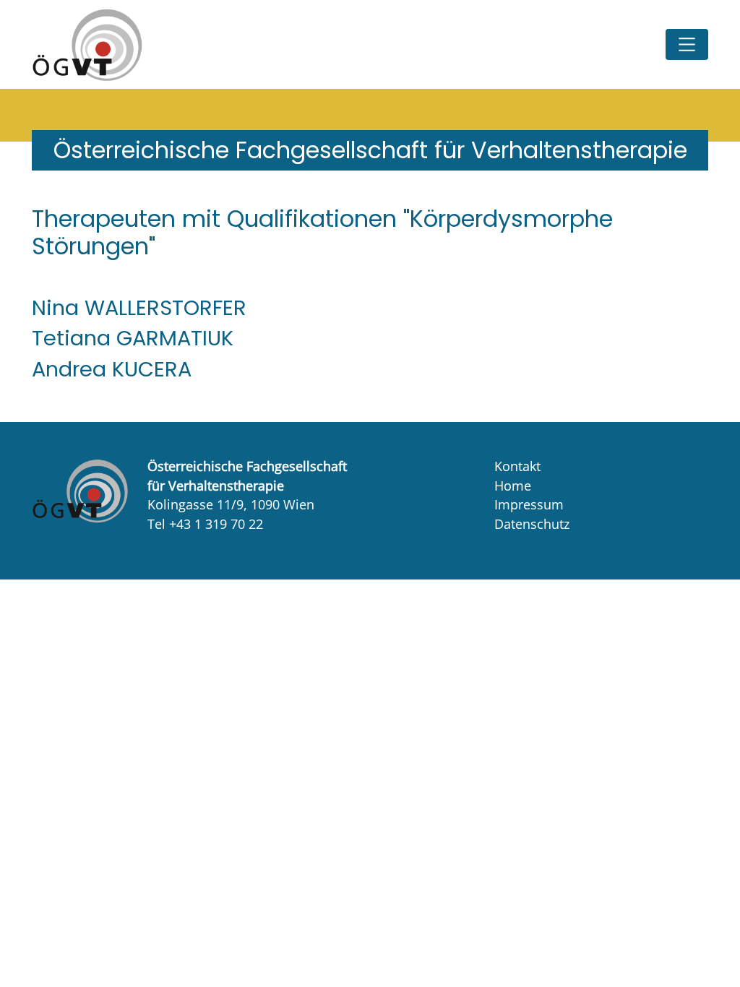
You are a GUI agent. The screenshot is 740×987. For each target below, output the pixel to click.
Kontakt (517, 466)
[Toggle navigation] (687, 44)
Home (512, 485)
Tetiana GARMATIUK (132, 338)
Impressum (529, 504)
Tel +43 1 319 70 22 (205, 524)
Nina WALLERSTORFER (139, 307)
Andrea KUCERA (112, 369)
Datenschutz (531, 524)
